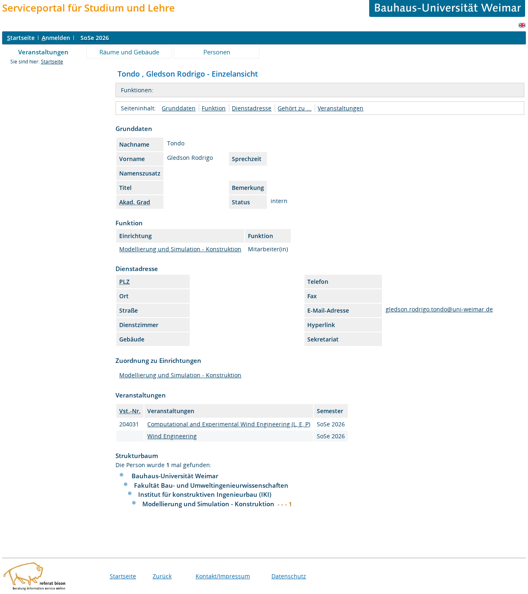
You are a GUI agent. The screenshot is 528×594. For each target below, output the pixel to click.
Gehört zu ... (294, 108)
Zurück (162, 576)
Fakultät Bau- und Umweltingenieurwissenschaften (211, 485)
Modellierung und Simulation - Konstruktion (180, 249)
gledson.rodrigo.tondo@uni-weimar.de (439, 309)
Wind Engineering (172, 436)
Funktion (214, 108)
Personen (216, 52)
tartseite (21, 38)
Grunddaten (179, 108)
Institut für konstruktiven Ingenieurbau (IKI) (204, 494)
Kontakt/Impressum (223, 576)
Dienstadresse (251, 108)
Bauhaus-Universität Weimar (175, 476)
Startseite (52, 61)
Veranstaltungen (43, 52)
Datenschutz (288, 576)
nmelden (56, 38)
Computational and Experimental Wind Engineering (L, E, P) (228, 424)
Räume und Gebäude (129, 52)
